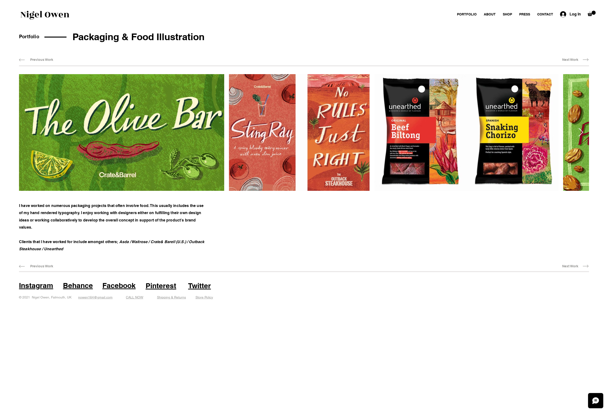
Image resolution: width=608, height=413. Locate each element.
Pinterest (161, 285)
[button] (592, 13)
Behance (78, 285)
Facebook (119, 285)
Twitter (199, 285)
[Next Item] (581, 132)
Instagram (36, 285)
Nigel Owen (45, 14)
